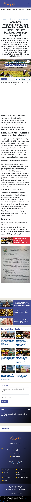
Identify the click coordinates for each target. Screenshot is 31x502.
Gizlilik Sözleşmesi (11, 489)
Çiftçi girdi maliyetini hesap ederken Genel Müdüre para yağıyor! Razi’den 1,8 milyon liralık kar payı (8, 342)
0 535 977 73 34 (16, 453)
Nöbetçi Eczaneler (8, 470)
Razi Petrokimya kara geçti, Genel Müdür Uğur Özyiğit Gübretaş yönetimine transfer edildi (22, 375)
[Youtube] (18, 462)
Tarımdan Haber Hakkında (15, 486)
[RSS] (21, 462)
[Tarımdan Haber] (9, 3)
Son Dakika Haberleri (23, 477)
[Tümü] (29, 409)
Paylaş (4, 79)
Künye (18, 489)
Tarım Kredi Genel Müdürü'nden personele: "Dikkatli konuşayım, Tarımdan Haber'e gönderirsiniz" (22, 343)
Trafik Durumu (7, 472)
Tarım (3, 9)
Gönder (4, 401)
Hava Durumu (21, 470)
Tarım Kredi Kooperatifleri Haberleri (15, 19)
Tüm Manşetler (8, 477)
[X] (13, 462)
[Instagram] (15, 462)
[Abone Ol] (26, 79)
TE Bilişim (19, 493)
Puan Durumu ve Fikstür (21, 473)
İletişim (23, 489)
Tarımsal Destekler (11, 9)
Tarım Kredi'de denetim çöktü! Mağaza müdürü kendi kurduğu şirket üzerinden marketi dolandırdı (21, 360)
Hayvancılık (22, 9)
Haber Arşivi (7, 480)
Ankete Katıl (5, 420)
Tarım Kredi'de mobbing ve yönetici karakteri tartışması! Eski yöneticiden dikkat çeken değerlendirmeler (8, 376)
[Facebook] (10, 462)
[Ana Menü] (28, 3)
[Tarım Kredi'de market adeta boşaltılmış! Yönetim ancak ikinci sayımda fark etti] (8, 352)
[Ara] (26, 3)
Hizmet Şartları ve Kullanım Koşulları (15, 488)
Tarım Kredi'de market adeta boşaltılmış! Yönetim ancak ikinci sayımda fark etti (8, 358)
